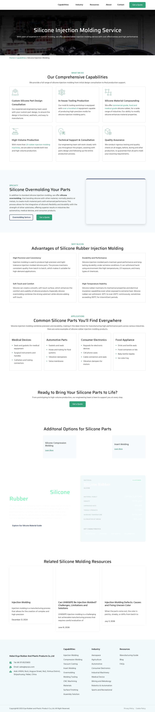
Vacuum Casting (70, 664)
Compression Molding (72, 659)
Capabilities (63, 4)
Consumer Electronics (101, 668)
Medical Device (98, 677)
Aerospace (96, 655)
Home (12, 58)
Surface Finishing (70, 690)
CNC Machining (70, 681)
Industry (79, 4)
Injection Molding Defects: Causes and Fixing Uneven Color (123, 603)
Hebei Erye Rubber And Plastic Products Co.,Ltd (31, 656)
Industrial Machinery (100, 672)
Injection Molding (21, 602)
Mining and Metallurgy (101, 681)
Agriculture (96, 659)
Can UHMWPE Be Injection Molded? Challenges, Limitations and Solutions (77, 605)
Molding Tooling (70, 677)
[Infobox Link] (77, 104)
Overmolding (69, 672)
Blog (122, 659)
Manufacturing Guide (129, 655)
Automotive (97, 664)
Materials (67, 685)
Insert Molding (69, 668)
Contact (120, 4)
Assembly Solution (71, 694)
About (109, 4)
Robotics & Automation (102, 685)
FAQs (122, 664)
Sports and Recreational (102, 690)
